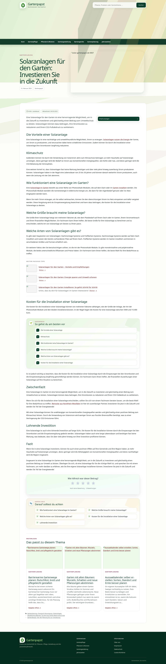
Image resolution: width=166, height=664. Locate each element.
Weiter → (42, 270)
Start (23, 42)
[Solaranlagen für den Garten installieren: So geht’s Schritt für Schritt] (31, 289)
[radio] (72, 483)
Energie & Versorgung (45, 613)
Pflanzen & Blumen (47, 42)
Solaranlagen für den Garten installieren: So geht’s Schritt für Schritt (68, 287)
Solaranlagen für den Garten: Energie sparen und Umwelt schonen (68, 277)
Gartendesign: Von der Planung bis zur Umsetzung (43, 617)
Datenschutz (118, 649)
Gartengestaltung (64, 42)
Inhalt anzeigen (118, 119)
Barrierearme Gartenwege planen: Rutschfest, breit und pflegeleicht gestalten (44, 580)
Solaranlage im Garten (39, 188)
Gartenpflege (33, 42)
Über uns (117, 642)
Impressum (118, 646)
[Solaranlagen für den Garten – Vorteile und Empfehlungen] (31, 268)
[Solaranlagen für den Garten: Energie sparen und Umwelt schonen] (31, 278)
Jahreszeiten (106, 42)
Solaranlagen (57, 613)
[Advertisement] (83, 24)
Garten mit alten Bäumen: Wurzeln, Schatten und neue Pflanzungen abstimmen (82, 580)
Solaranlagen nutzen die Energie (116, 139)
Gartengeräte (79, 42)
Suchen (141, 5)
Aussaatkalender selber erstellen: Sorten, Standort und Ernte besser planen (120, 580)
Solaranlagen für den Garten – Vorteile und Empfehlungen (64, 267)
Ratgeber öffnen (34, 608)
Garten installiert (120, 188)
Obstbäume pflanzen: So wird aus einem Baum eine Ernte (46, 615)
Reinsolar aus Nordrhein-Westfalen (66, 403)
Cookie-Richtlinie (119, 652)
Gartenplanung (92, 42)
